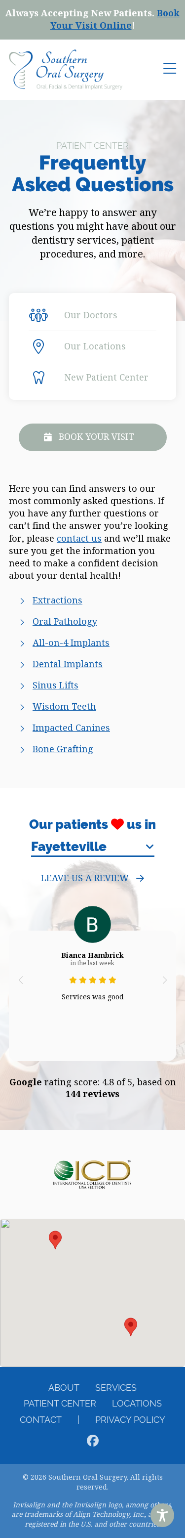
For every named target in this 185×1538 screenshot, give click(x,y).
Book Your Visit (96, 436)
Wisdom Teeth (64, 706)
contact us (79, 538)
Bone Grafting (63, 749)
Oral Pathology (65, 621)
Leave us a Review (85, 878)
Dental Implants (68, 664)
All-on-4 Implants (71, 643)
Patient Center (60, 1403)
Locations (137, 1403)
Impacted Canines (71, 728)
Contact (41, 1419)
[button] (20, 980)
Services (116, 1387)
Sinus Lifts (55, 685)
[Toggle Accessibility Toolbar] (162, 1515)
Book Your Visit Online (115, 19)
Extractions (57, 600)
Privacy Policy (130, 1419)
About (63, 1387)
